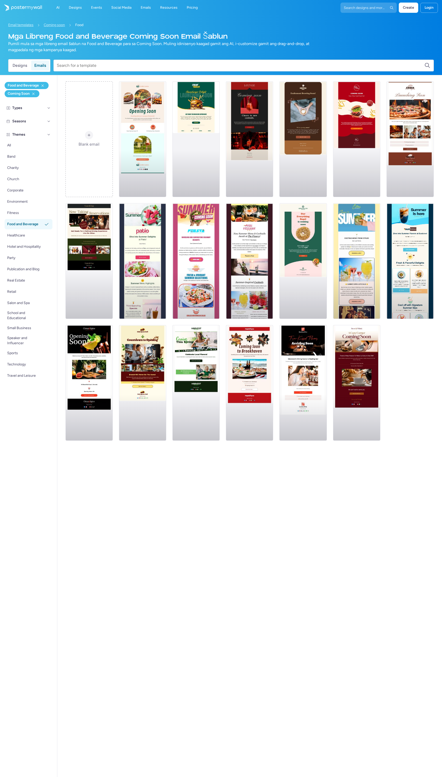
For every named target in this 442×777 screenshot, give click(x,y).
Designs (20, 65)
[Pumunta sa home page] (21, 8)
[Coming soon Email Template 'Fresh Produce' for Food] (196, 383)
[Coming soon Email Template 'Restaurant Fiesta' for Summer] (196, 261)
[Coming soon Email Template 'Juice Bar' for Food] (89, 383)
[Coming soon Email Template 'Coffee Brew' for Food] (356, 383)
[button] (49, 108)
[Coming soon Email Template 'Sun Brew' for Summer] (410, 261)
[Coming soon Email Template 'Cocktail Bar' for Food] (249, 139)
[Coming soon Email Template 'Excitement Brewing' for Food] (303, 139)
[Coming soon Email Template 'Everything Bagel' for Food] (303, 261)
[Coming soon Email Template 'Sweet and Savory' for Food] (142, 383)
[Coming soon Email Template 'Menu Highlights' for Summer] (142, 261)
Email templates (21, 25)
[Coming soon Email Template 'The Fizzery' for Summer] (249, 261)
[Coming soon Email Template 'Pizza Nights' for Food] (410, 139)
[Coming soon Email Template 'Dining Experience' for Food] (89, 261)
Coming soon (54, 25)
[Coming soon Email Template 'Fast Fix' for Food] (356, 139)
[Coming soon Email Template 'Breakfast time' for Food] (142, 139)
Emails (40, 65)
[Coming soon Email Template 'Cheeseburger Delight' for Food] (196, 139)
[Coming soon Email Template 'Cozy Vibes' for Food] (249, 383)
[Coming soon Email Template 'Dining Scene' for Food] (303, 383)
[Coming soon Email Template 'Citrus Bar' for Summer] (356, 261)
